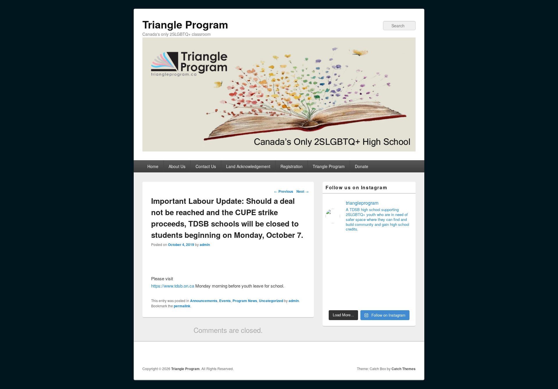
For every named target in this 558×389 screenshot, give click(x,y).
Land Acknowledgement (248, 166)
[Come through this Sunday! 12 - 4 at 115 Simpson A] (335, 258)
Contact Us (206, 166)
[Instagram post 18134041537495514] (335, 244)
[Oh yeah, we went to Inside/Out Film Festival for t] (358, 300)
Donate (361, 166)
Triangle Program (185, 24)
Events (225, 300)
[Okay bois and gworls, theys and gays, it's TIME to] (403, 286)
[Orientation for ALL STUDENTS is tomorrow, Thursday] (380, 286)
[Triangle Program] (279, 150)
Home (152, 166)
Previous (283, 191)
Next (302, 191)
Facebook (403, 354)
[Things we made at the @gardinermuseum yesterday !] (380, 272)
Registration (291, 166)
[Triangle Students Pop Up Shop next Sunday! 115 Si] (358, 258)
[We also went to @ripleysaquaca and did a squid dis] (335, 272)
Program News (245, 300)
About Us (177, 166)
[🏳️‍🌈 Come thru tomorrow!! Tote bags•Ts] (380, 244)
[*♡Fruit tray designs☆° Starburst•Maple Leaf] (358, 272)
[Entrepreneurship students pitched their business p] (335, 300)
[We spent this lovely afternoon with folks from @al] (403, 272)
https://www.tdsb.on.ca (172, 286)
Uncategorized (271, 300)
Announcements (203, 300)
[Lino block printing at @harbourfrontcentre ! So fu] (403, 258)
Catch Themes (403, 368)
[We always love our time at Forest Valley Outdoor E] (358, 244)
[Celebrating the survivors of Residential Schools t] (358, 286)
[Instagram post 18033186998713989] (335, 286)
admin (205, 244)
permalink (182, 305)
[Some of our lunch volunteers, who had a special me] (380, 300)
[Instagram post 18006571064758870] (403, 300)
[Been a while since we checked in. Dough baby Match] (380, 258)
